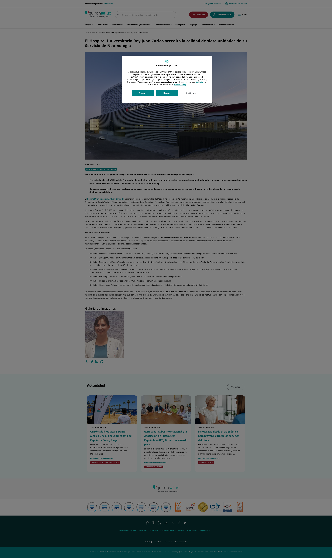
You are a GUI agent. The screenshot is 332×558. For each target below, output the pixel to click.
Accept (143, 93)
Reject (166, 93)
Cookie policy (180, 84)
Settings (191, 93)
